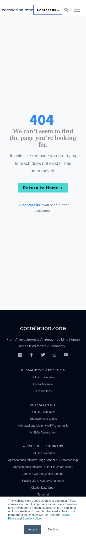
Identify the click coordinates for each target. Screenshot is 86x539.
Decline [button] (53, 529)
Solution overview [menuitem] (43, 377)
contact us (31, 205)
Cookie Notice (31, 518)
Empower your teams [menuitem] (43, 418)
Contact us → (48, 9)
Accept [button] (32, 529)
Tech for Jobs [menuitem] (43, 391)
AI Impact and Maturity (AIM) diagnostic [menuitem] (43, 425)
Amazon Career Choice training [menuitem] (43, 474)
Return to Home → (43, 187)
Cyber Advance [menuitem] (43, 384)
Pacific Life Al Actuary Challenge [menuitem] (43, 480)
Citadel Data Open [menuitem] (43, 487)
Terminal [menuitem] (43, 494)
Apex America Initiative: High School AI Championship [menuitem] (43, 460)
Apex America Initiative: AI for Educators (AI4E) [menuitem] (43, 467)
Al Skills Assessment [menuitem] (43, 432)
